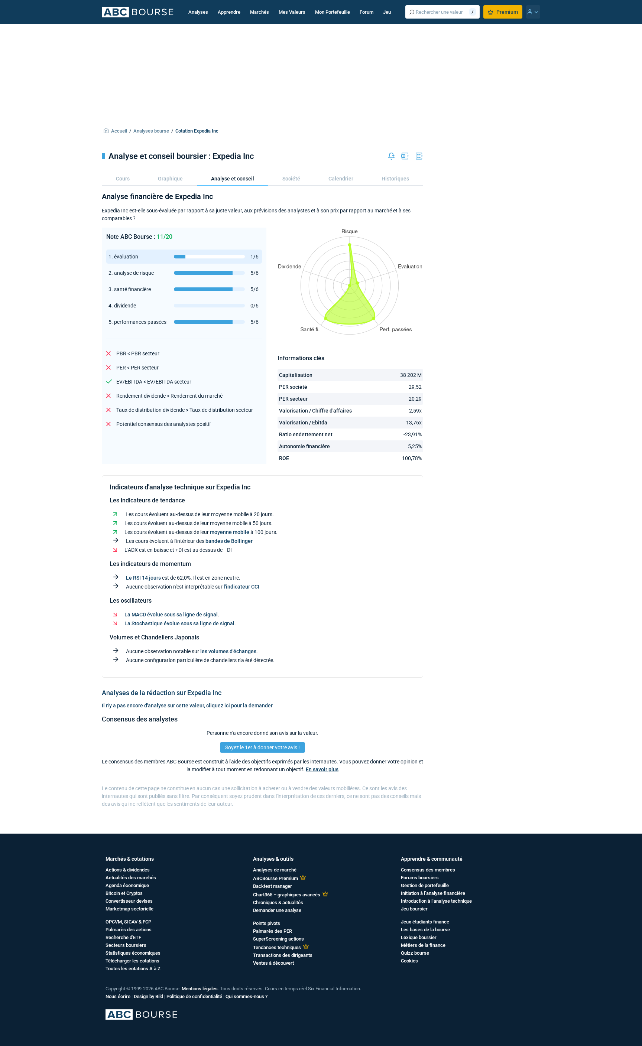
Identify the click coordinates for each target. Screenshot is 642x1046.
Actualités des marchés (131, 877)
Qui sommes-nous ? (247, 996)
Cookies (409, 961)
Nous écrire (118, 996)
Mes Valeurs (292, 12)
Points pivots (266, 923)
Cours (123, 179)
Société (291, 179)
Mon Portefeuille (332, 12)
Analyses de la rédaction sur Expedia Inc (161, 693)
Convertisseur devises (129, 901)
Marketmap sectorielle (129, 909)
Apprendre (229, 12)
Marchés (259, 12)
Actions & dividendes (128, 870)
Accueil (119, 131)
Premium (507, 12)
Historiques (395, 179)
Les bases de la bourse (425, 929)
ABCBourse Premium (275, 878)
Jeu (387, 12)
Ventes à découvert (273, 963)
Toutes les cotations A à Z (133, 968)
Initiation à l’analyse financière (433, 893)
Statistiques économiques (133, 953)
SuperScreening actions (278, 939)
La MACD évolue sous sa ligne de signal (171, 615)
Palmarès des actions (129, 929)
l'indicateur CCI (241, 587)
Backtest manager (272, 886)
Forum (366, 12)
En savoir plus (322, 769)
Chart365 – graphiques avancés (286, 894)
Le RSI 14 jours (143, 578)
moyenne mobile (229, 532)
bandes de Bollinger (229, 541)
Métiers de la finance (423, 945)
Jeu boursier (414, 909)
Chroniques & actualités (278, 902)
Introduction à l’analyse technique (436, 901)
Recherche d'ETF (123, 937)
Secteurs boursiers (126, 945)
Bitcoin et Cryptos (124, 893)
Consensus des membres (428, 870)
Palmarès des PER (272, 931)
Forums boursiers (420, 877)
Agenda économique (127, 885)
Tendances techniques (277, 947)
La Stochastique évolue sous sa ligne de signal (179, 623)
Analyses (198, 12)
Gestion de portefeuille (425, 885)
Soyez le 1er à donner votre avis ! (262, 747)
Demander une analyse (277, 910)
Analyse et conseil (232, 179)
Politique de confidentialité (194, 996)
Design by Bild (148, 996)
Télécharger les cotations (132, 961)
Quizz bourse (415, 953)
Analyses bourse (151, 131)
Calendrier (340, 179)
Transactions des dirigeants (282, 955)
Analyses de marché (274, 870)
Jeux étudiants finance (425, 922)
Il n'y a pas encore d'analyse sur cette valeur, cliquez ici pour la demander (187, 705)
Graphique (170, 179)
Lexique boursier (419, 937)
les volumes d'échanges (228, 651)
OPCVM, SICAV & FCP (128, 922)
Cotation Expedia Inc (196, 131)
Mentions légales (200, 988)
